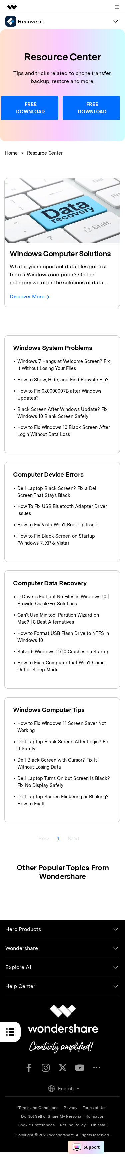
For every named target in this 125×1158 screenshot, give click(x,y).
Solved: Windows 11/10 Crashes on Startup (63, 651)
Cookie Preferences (36, 1125)
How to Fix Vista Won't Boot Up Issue (57, 524)
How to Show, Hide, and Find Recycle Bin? (63, 379)
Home (11, 153)
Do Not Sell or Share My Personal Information (62, 1116)
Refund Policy (73, 1125)
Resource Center (45, 153)
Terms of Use (95, 1107)
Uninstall (99, 1125)
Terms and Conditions (38, 1107)
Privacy (70, 1107)
